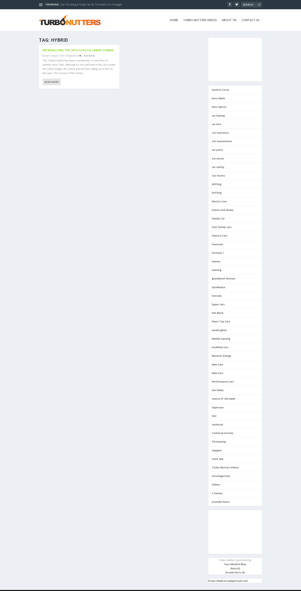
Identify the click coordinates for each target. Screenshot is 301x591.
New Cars (217, 364)
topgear (217, 450)
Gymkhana (218, 287)
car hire (216, 124)
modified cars (220, 347)
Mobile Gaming (221, 338)
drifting (216, 184)
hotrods (217, 295)
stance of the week (223, 398)
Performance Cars (223, 381)
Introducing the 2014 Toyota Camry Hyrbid (78, 50)
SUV (214, 416)
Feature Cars (219, 235)
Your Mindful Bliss (235, 564)
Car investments (222, 141)
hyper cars (218, 304)
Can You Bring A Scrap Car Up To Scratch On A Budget (91, 4)
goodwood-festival (223, 278)
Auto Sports (219, 107)
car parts (217, 149)
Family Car (218, 218)
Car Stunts (218, 175)
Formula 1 (218, 253)
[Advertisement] (235, 59)
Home (174, 20)
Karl (47, 55)
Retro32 (235, 568)
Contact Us (250, 20)
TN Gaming (219, 441)
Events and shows (222, 210)
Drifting (217, 192)
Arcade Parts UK (235, 572)
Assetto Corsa (220, 89)
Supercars (218, 407)
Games (216, 261)
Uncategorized (221, 476)
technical (217, 424)
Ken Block (217, 313)
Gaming (216, 270)
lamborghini (219, 330)
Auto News (218, 98)
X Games (217, 493)
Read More (52, 82)
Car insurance (220, 132)
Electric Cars (219, 201)
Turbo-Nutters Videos (200, 20)
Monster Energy (221, 355)
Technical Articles (222, 433)
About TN (229, 20)
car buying (218, 115)
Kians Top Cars (221, 321)
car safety (218, 167)
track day (217, 459)
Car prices (218, 158)
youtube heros (221, 501)
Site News (218, 390)
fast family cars (221, 227)
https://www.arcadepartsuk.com (228, 580)
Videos (216, 484)
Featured (71, 55)
